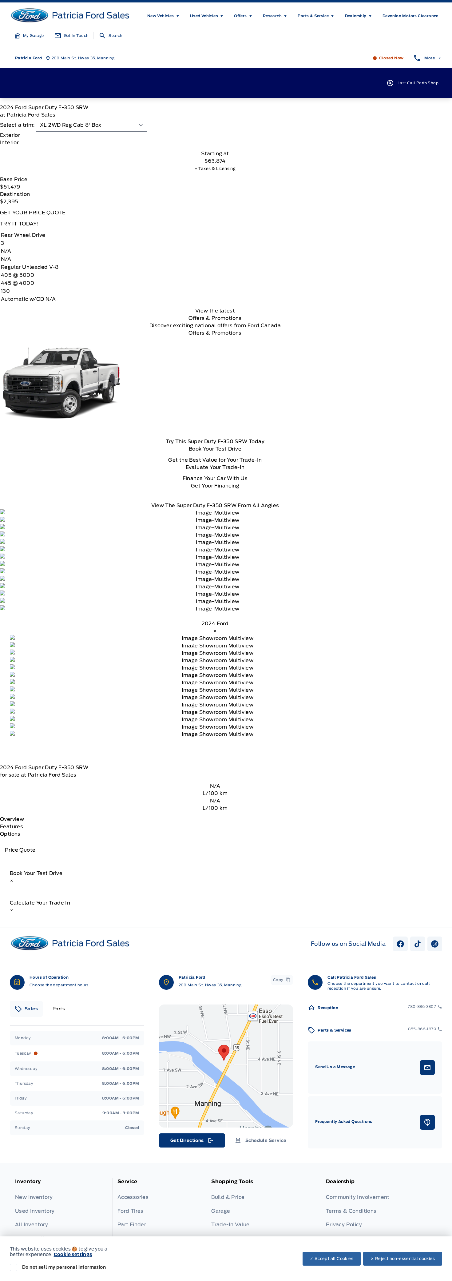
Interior (9, 142)
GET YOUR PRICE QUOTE (32, 213)
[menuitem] (164, 16)
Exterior (10, 135)
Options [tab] (10, 834)
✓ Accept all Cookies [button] (331, 1258)
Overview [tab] (12, 819)
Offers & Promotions (215, 333)
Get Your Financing (215, 486)
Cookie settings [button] (73, 1254)
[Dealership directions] (226, 1066)
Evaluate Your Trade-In (215, 467)
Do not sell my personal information (64, 1267)
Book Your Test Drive (215, 449)
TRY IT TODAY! (19, 224)
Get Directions (191, 1142)
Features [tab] (11, 826)
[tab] (215, 135)
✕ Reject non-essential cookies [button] (403, 1258)
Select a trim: (17, 125)
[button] (29, 35)
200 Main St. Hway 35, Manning (210, 985)
